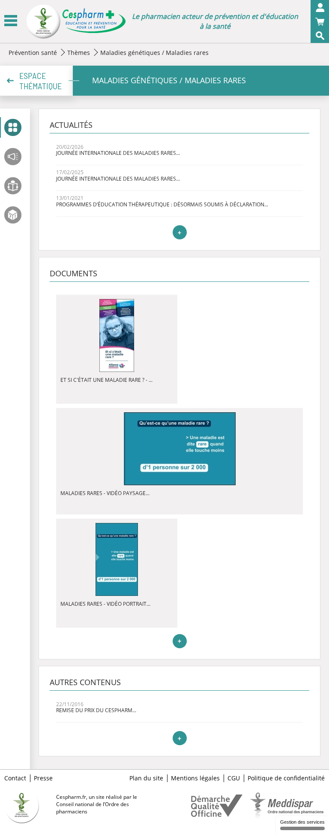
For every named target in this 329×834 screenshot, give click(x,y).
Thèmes (78, 52)
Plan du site (146, 778)
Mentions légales (195, 778)
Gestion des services (302, 822)
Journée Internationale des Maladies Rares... (118, 153)
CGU (233, 778)
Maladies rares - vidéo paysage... (105, 493)
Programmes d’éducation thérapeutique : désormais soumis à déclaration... (162, 204)
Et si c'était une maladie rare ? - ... (106, 380)
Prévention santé (33, 52)
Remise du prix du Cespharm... (96, 710)
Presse (43, 778)
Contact (15, 778)
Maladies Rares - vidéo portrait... (105, 603)
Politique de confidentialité (286, 778)
